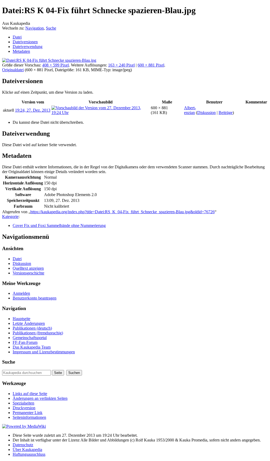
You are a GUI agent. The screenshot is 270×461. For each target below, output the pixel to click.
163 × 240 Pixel (121, 65)
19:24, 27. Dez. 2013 (32, 110)
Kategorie (10, 216)
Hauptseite (21, 318)
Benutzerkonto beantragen (34, 298)
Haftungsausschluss (29, 454)
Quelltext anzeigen (28, 268)
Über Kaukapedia (27, 449)
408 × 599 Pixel (55, 65)
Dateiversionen (25, 42)
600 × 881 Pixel (151, 65)
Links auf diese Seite (30, 393)
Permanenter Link (27, 412)
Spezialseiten (23, 403)
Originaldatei (13, 70)
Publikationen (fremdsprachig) (38, 333)
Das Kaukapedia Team (32, 347)
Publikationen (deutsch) (32, 328)
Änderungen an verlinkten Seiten (40, 398)
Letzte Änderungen (29, 323)
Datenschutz (23, 445)
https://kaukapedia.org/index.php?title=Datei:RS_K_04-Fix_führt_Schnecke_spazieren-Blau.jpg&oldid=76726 (122, 212)
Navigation (34, 28)
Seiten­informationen (29, 417)
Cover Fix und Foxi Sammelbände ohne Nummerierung (59, 225)
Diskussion (206, 112)
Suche (51, 28)
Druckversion (24, 408)
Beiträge (226, 112)
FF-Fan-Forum (25, 342)
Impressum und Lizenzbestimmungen (44, 352)
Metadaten (21, 51)
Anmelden (21, 293)
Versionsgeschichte (28, 273)
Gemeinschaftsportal (30, 337)
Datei (17, 37)
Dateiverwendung (27, 46)
